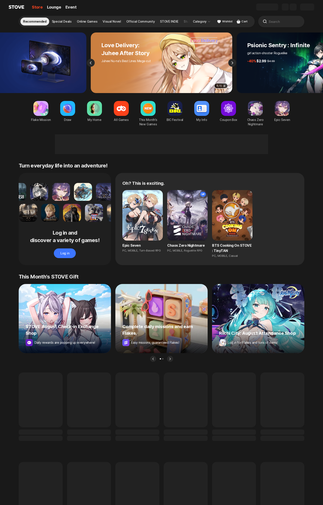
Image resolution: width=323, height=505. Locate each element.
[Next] (232, 63)
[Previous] (91, 63)
